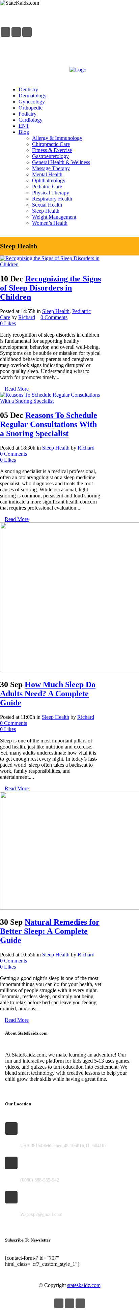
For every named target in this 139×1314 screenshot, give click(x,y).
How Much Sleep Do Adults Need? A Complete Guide (47, 693)
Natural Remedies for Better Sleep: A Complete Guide (50, 931)
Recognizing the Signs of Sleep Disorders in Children (50, 287)
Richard (26, 317)
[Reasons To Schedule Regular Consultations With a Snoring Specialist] (50, 401)
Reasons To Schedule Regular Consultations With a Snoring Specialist (48, 424)
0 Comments (53, 317)
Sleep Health (56, 311)
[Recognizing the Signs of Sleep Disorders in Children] (50, 264)
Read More (17, 389)
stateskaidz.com (84, 1285)
